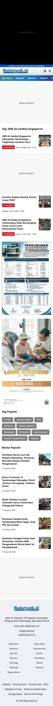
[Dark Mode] (44, 71)
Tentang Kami (20, 684)
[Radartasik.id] (15, 71)
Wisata (39, 662)
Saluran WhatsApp (33, 694)
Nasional (20, 78)
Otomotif (39, 667)
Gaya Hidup (39, 644)
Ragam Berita (13, 672)
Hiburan (44, 78)
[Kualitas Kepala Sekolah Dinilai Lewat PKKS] (45, 202)
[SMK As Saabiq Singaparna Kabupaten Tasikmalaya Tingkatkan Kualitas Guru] (45, 141)
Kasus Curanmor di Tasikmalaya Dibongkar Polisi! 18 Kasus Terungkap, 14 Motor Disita (18, 482)
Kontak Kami (35, 684)
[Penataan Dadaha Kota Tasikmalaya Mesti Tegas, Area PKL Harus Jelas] (45, 523)
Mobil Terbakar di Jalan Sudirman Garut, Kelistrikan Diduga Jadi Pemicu (17, 502)
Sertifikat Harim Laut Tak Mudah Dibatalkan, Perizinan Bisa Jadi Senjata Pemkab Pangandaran (18, 459)
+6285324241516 (26, 634)
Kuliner (39, 653)
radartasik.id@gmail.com (26, 626)
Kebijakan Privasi (13, 689)
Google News (15, 694)
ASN (39, 419)
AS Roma (8, 425)
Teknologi (13, 667)
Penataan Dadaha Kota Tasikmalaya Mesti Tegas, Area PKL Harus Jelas (18, 521)
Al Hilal (7, 419)
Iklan (46, 684)
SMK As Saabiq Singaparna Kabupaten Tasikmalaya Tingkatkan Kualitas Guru (16, 139)
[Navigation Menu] (49, 71)
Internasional (39, 648)
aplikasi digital (23, 419)
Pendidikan (8, 147)
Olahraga (13, 662)
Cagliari (34, 438)
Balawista (9, 432)
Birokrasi (24, 432)
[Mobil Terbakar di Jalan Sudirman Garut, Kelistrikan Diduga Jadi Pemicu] (45, 504)
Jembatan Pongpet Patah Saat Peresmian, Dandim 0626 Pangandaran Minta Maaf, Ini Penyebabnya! (18, 543)
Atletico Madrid (26, 425)
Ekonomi (32, 78)
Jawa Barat (7, 78)
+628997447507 (27, 631)
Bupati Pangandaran (14, 438)
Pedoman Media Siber (35, 689)
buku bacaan (40, 432)
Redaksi (7, 684)
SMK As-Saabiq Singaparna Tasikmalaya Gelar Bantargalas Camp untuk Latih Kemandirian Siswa (19, 224)
